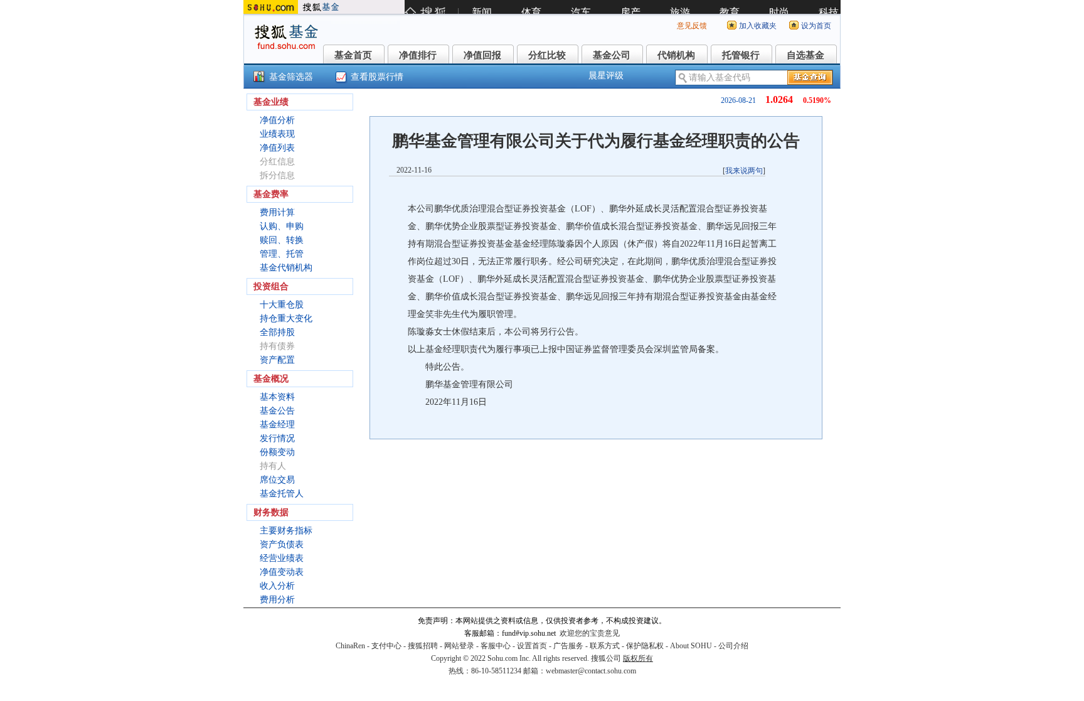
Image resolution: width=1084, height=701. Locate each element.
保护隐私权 (645, 645)
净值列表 (277, 148)
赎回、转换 (282, 240)
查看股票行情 (377, 77)
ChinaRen (350, 645)
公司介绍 (733, 645)
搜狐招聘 (423, 645)
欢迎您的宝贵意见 (590, 633)
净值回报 (482, 55)
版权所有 (638, 658)
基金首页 (353, 55)
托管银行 (741, 55)
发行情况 (277, 438)
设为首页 (816, 25)
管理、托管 (282, 254)
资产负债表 (282, 544)
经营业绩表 (282, 558)
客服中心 (496, 645)
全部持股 (277, 332)
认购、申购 (282, 226)
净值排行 (418, 55)
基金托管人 (282, 493)
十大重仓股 (282, 304)
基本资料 (277, 397)
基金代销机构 (286, 267)
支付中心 (386, 645)
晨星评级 (606, 75)
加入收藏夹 (758, 25)
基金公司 (611, 55)
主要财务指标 (286, 530)
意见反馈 (692, 25)
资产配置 (277, 360)
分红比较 (547, 55)
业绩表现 (277, 134)
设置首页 (532, 645)
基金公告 (277, 410)
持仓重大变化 (286, 318)
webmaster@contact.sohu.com (591, 670)
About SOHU (691, 645)
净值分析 (277, 120)
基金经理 (277, 424)
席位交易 (277, 479)
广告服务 (568, 645)
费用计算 (277, 212)
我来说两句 (744, 170)
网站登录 (459, 645)
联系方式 (605, 645)
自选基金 (805, 55)
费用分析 (277, 599)
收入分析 (277, 586)
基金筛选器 (291, 77)
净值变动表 (282, 572)
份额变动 (277, 452)
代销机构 (676, 55)
